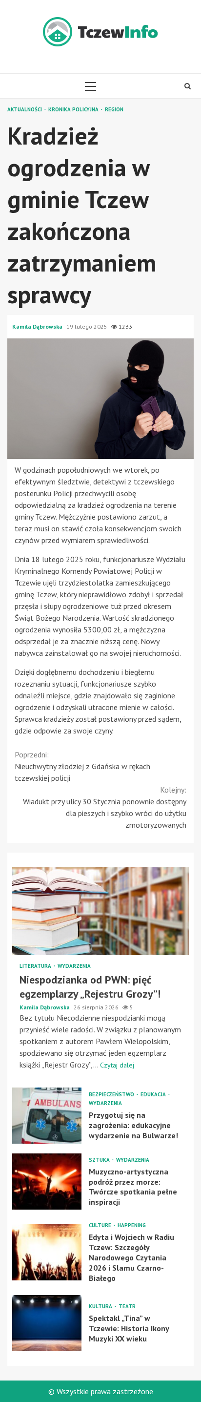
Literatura (36, 966)
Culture (101, 1225)
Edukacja (154, 1094)
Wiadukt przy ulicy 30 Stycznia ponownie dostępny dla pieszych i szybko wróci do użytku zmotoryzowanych (104, 807)
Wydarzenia (74, 966)
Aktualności (25, 109)
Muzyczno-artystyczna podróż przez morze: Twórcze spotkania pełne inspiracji (46, 1181)
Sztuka (100, 1160)
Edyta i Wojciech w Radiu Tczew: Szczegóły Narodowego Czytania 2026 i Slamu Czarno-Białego (46, 1252)
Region (114, 109)
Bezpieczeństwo (112, 1094)
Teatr (127, 1306)
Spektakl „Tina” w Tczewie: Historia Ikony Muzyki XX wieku (46, 1323)
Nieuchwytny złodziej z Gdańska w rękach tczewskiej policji (82, 766)
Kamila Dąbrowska (38, 326)
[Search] (187, 86)
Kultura (101, 1306)
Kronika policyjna (74, 109)
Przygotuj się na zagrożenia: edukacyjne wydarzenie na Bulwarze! (46, 1116)
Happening (132, 1225)
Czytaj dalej (117, 1065)
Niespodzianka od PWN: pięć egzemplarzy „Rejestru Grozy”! (100, 911)
